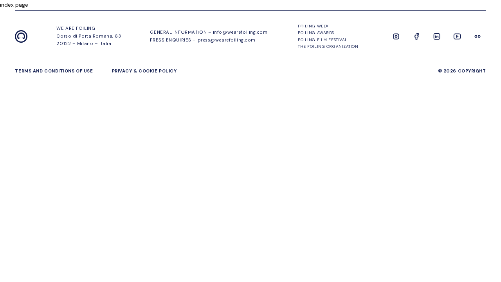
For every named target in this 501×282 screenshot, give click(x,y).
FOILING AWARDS (351, 29)
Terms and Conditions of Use (54, 71)
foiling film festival (421, 29)
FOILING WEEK (197, 29)
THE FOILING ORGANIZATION (272, 29)
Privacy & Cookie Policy (144, 71)
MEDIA (476, 29)
